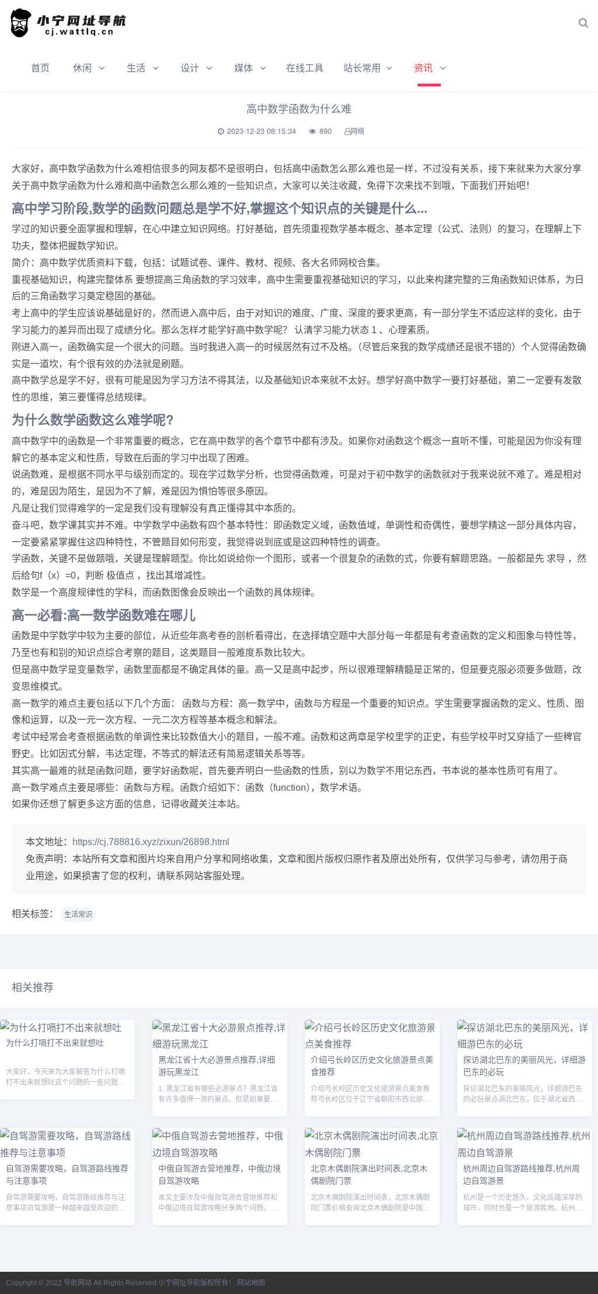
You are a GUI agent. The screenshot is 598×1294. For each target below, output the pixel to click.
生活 (136, 68)
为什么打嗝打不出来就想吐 (55, 1042)
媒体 (243, 68)
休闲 (82, 68)
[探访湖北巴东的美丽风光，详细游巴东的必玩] (524, 1044)
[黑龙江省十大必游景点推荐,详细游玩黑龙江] (219, 1044)
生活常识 (78, 915)
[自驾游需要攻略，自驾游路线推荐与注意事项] (67, 1153)
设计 (189, 68)
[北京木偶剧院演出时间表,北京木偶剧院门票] (372, 1153)
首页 (40, 68)
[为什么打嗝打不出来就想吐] (60, 1028)
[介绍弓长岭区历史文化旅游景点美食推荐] (372, 1044)
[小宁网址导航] (73, 23)
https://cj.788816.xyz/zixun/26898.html (151, 842)
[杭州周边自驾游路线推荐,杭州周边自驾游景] (524, 1153)
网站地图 (251, 1283)
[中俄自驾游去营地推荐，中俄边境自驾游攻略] (219, 1153)
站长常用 (362, 68)
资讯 (423, 68)
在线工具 (305, 68)
